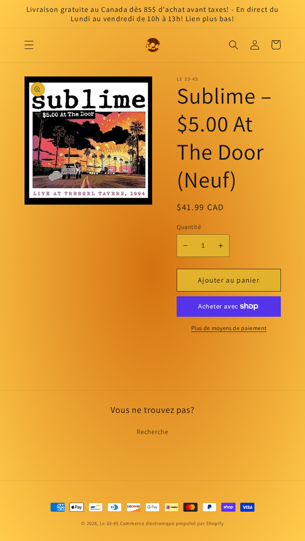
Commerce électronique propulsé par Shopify (172, 523)
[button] (28, 44)
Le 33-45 (109, 523)
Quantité (189, 227)
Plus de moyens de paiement (229, 328)
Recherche (152, 431)
